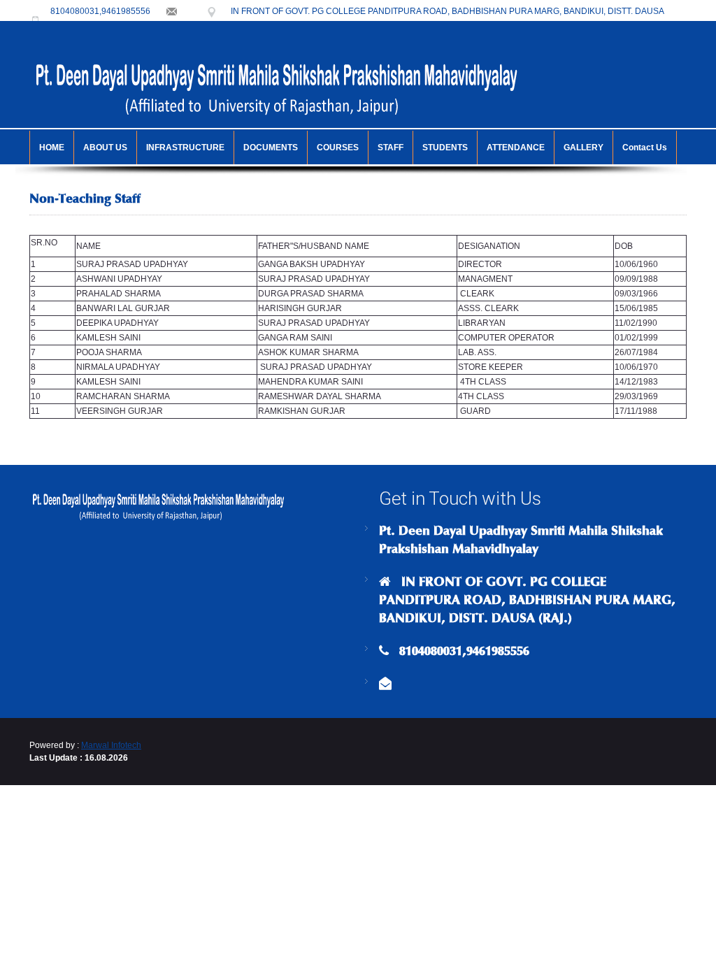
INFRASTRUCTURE (185, 147)
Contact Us (644, 147)
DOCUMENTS (270, 147)
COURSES (338, 147)
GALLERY (583, 147)
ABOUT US (105, 147)
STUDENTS (445, 147)
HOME (51, 147)
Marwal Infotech (111, 745)
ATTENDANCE (516, 147)
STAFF (390, 147)
